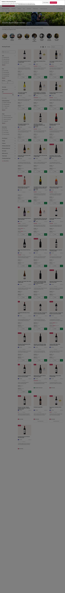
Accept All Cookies (53, 2)
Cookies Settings (45, 2)
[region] (32, 2)
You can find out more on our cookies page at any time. (26, 4)
